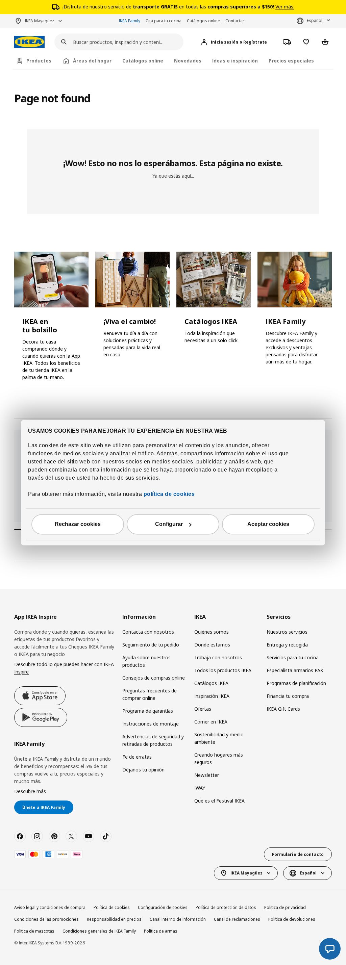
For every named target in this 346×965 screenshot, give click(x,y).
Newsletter (206, 775)
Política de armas (160, 931)
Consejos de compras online (153, 678)
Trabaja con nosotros (218, 657)
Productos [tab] (38, 60)
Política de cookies (112, 907)
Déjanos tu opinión (143, 769)
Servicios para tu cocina (293, 657)
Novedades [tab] (187, 60)
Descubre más (30, 791)
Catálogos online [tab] (142, 60)
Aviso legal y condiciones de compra (49, 907)
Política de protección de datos (226, 907)
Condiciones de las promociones (46, 919)
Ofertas (202, 709)
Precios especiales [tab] (291, 60)
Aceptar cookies (268, 524)
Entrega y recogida (287, 644)
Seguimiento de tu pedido (150, 644)
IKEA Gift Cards (283, 709)
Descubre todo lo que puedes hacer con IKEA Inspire (64, 668)
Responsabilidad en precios (114, 919)
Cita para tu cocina (163, 21)
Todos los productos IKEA (222, 670)
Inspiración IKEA (211, 696)
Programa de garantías (147, 711)
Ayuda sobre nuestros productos (146, 661)
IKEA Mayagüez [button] (39, 21)
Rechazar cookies (78, 524)
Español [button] (314, 20)
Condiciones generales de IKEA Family (99, 931)
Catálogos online (203, 21)
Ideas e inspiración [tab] (235, 60)
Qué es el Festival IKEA (219, 800)
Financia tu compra (288, 696)
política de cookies (168, 494)
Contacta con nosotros (148, 632)
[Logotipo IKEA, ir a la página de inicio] (29, 42)
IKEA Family (129, 21)
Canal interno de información (178, 919)
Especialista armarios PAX (295, 670)
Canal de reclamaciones (237, 919)
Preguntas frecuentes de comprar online (149, 694)
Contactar (234, 21)
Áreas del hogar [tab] (92, 60)
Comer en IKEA (210, 721)
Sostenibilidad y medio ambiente (219, 738)
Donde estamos (212, 644)
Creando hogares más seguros (218, 758)
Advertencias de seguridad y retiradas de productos (153, 740)
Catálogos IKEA (211, 683)
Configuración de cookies (163, 907)
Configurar (169, 524)
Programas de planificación (296, 683)
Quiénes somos (211, 632)
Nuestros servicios (287, 632)
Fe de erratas (137, 757)
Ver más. (284, 6)
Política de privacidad (285, 907)
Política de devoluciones (291, 919)
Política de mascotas (34, 931)
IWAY (199, 788)
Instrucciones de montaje (150, 723)
